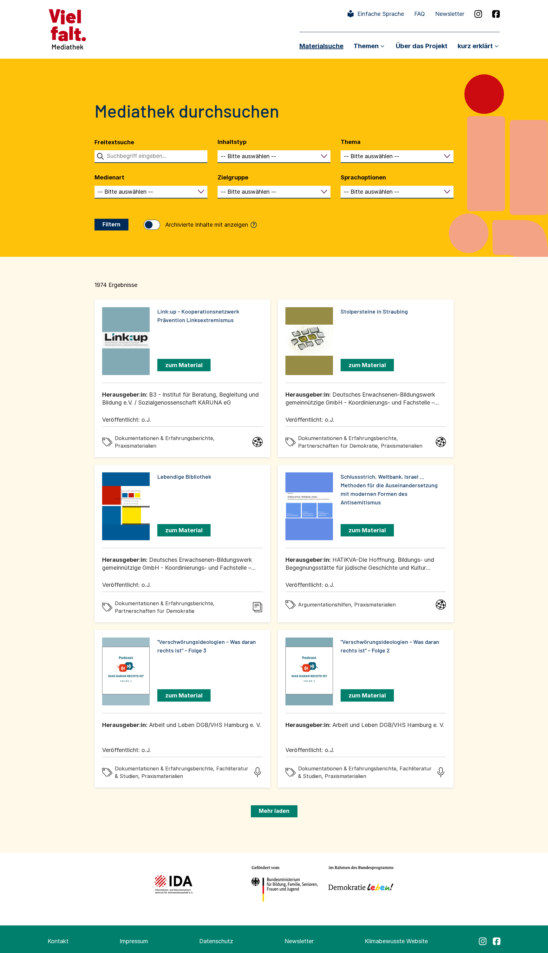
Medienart (109, 177)
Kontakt (58, 941)
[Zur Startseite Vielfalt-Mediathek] (67, 28)
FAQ (419, 13)
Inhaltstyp (232, 142)
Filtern (111, 224)
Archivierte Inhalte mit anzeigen (210, 224)
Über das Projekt (421, 46)
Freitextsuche (114, 142)
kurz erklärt (475, 46)
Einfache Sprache (380, 13)
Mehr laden (274, 811)
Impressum (134, 941)
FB (496, 14)
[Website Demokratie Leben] (359, 884)
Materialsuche (321, 46)
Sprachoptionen (363, 177)
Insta (478, 14)
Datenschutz (216, 941)
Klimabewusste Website (396, 941)
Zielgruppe (233, 177)
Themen (366, 46)
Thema (351, 142)
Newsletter (449, 13)
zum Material (184, 365)
